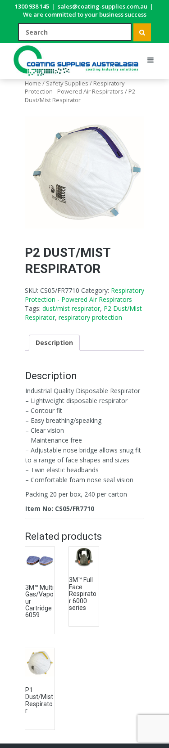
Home (33, 83)
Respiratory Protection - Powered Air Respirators (74, 87)
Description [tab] (54, 342)
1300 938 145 (32, 6)
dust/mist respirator (71, 308)
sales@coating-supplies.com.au (102, 6)
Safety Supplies (67, 83)
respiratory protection (90, 317)
